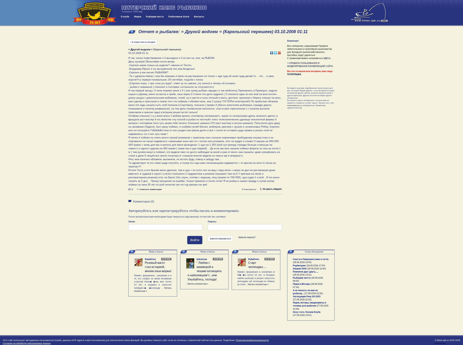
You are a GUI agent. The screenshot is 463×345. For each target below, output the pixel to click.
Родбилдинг (299, 265)
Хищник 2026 (300, 268)
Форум (137, 16)
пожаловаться (250, 189)
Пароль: (212, 221)
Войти (194, 240)
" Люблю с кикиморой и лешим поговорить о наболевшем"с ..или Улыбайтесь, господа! (205, 271)
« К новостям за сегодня (142, 42)
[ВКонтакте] (272, 51)
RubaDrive (150, 259)
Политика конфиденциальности (252, 340)
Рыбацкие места (155, 16)
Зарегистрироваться (220, 238)
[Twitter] (275, 51)
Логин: (131, 221)
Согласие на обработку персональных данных (27, 343)
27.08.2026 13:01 (302, 315)
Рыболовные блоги (178, 16)
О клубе (125, 16)
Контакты (199, 16)
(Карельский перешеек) (154, 49)
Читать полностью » (197, 284)
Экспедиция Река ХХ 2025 (306, 296)
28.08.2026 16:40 (316, 268)
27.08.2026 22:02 (302, 299)
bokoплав (202, 259)
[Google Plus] (279, 51)
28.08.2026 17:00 (315, 265)
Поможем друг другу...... (305, 271)
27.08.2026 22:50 (313, 293)
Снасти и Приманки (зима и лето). (311, 259)
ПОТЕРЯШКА (294, 74)
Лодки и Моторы (301, 284)
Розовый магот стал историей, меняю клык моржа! (158, 267)
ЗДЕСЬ (327, 58)
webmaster (440, 343)
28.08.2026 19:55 (302, 262)
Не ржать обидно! (272, 189)
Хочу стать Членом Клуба (306, 312)
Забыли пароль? (247, 237)
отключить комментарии (150, 189)
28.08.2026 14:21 (302, 275)
